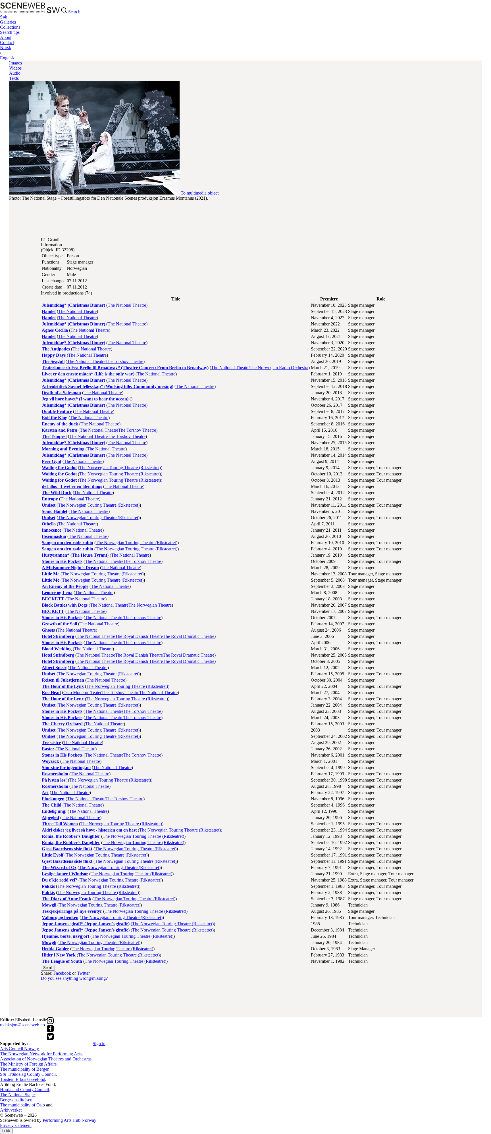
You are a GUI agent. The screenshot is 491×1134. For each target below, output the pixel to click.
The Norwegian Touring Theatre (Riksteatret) (120, 467)
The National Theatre (127, 305)
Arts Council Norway (19, 1048)
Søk (3, 16)
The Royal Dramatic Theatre (188, 636)
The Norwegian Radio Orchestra (278, 367)
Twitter (83, 973)
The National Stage (17, 1094)
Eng (7, 57)
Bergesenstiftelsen (16, 1099)
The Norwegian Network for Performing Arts (41, 1053)
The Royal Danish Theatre (139, 636)
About (5, 37)
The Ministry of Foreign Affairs (28, 1064)
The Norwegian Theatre (150, 605)
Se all (48, 968)
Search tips (10, 32)
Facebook (62, 973)
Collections (10, 27)
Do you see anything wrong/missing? (74, 978)
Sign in (99, 1043)
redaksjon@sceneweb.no (22, 1024)
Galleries (8, 22)
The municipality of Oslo (22, 1104)
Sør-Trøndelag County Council (28, 1074)
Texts (14, 78)
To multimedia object (200, 193)
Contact (7, 42)
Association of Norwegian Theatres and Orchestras (45, 1058)
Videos (15, 68)
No (5, 47)
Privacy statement (16, 1125)
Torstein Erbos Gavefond (22, 1079)
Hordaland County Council (24, 1089)
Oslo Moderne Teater (82, 692)
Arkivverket (11, 1110)
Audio (14, 73)
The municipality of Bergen (24, 1069)
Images (15, 62)
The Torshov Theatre (124, 361)
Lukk (6, 1131)
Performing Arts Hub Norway (69, 1120)
